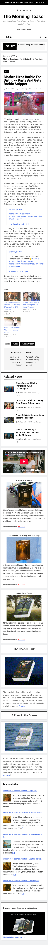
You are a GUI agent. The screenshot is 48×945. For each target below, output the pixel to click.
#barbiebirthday (23, 214)
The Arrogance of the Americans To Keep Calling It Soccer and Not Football (23, 2)
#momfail (38, 216)
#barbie (12, 214)
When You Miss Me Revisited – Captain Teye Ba (22, 858)
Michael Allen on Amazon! (14, 937)
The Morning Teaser (24, 16)
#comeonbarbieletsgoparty (21, 216)
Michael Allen (10, 89)
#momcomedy (15, 219)
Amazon (22, 706)
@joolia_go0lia (15, 209)
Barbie (15, 344)
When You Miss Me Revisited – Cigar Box (20, 790)
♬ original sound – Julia (19, 224)
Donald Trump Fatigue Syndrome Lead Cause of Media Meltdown (27, 432)
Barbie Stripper (27, 344)
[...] (11, 805)
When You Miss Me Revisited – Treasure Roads (22, 812)
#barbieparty (14, 264)
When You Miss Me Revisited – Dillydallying (21, 880)
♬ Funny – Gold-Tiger (18, 271)
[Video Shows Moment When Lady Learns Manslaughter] (12, 321)
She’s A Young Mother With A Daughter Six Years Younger (31, 304)
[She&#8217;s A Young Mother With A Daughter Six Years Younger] (31, 296)
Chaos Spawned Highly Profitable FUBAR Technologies (26, 386)
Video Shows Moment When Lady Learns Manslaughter (12, 330)
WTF (6, 71)
